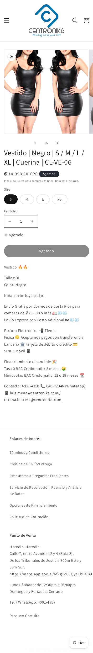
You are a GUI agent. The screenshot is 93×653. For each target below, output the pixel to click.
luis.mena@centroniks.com (34, 393)
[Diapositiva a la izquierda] (35, 143)
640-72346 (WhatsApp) (65, 386)
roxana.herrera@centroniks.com (33, 399)
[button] (6, 20)
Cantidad (11, 211)
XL (62, 200)
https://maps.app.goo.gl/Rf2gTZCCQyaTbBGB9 (51, 574)
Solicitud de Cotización (29, 516)
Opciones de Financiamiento (33, 505)
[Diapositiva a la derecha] (57, 143)
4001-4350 (30, 386)
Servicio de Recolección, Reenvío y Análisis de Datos (45, 490)
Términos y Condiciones (29, 452)
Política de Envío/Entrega (31, 463)
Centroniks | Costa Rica (52, 649)
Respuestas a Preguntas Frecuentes (39, 475)
